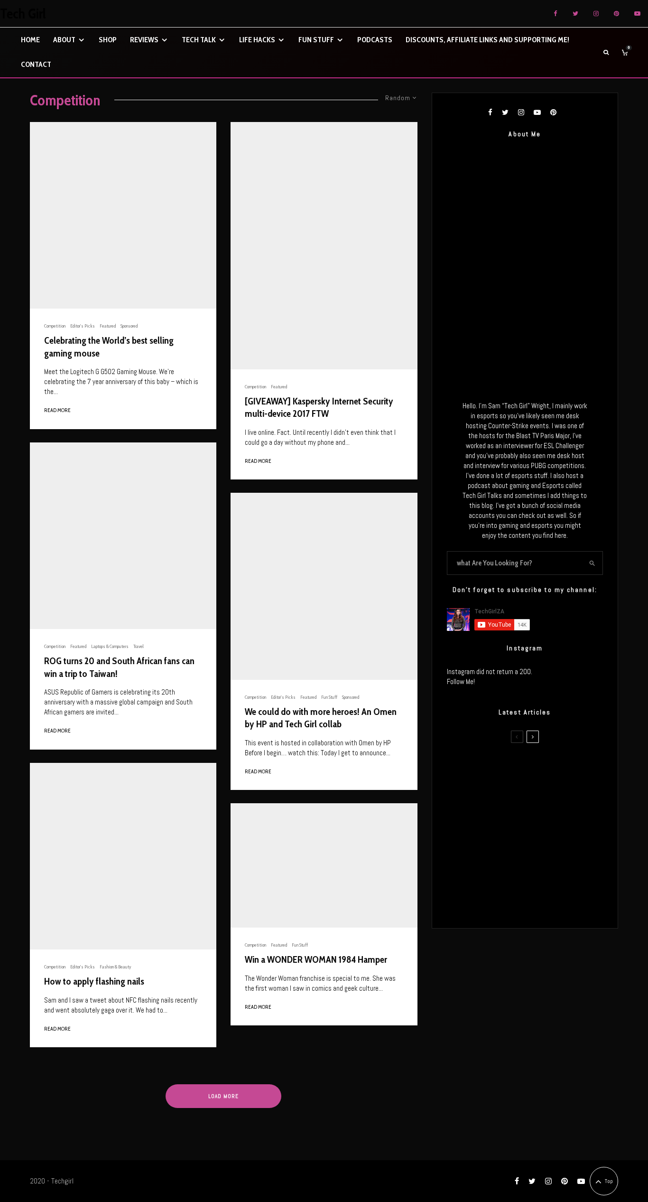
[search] (592, 563)
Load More (223, 1096)
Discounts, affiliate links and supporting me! (487, 39)
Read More (57, 410)
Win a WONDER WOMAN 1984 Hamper (316, 959)
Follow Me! (461, 681)
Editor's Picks (82, 326)
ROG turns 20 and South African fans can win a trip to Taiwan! (119, 667)
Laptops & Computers (110, 646)
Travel (138, 646)
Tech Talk (199, 39)
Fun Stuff (316, 39)
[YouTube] (637, 13)
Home (30, 39)
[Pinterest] (616, 13)
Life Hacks (257, 39)
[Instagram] (596, 13)
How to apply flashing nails (94, 981)
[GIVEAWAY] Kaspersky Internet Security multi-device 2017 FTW (319, 407)
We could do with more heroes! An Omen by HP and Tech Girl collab (321, 718)
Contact (36, 64)
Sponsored (129, 326)
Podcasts (374, 39)
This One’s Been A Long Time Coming (541, 858)
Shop (108, 39)
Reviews (144, 39)
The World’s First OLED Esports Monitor (544, 903)
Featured (108, 326)
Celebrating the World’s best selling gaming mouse (109, 347)
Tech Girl (23, 14)
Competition (54, 326)
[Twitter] (575, 13)
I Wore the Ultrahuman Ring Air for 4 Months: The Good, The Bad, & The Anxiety (539, 813)
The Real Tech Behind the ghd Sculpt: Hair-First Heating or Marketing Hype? (542, 767)
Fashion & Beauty (115, 967)
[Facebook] (555, 13)
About (64, 39)
